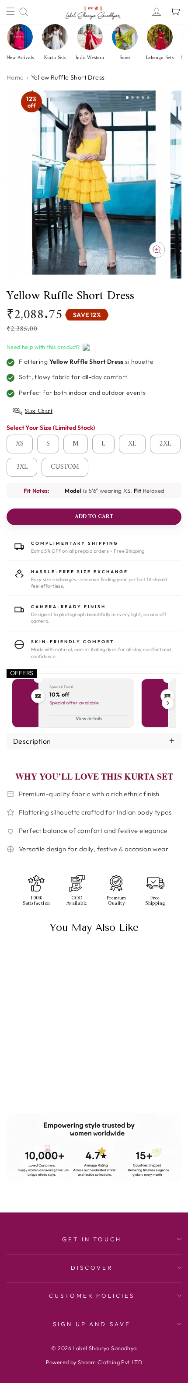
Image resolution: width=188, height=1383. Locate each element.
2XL (165, 444)
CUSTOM (65, 467)
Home (15, 77)
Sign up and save (92, 1323)
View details (89, 718)
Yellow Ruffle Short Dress (43, 1046)
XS (20, 444)
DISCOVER (92, 1267)
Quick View (25, 1082)
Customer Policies (92, 1295)
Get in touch (92, 1239)
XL (132, 444)
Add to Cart (62, 1082)
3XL (22, 467)
